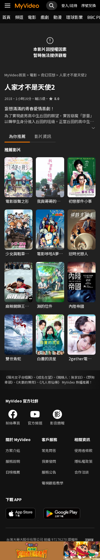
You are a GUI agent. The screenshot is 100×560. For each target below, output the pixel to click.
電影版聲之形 (17, 201)
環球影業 (74, 17)
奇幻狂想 (48, 75)
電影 (32, 17)
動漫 (57, 17)
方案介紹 (13, 450)
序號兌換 (88, 5)
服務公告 (49, 472)
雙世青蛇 (13, 358)
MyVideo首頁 (15, 75)
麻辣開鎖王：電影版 (17, 306)
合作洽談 (81, 472)
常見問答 (49, 450)
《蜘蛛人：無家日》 (69, 377)
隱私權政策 (83, 461)
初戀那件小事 (80, 201)
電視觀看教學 (52, 483)
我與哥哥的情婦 (48, 201)
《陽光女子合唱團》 (18, 377)
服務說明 (13, 461)
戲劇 (45, 17)
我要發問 (49, 461)
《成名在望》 (44, 377)
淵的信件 (44, 306)
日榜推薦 (13, 472)
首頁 (6, 17)
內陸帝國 (76, 306)
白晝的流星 (46, 358)
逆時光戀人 (78, 253)
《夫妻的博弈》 (26, 382)
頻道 (19, 17)
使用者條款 (83, 450)
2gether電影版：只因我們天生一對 (80, 358)
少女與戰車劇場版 (17, 253)
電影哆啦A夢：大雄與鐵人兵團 (50, 253)
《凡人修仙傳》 (50, 382)
